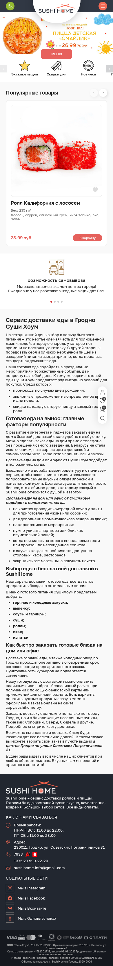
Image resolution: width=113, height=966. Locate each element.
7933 (18, 854)
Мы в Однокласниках (37, 918)
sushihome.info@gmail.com (39, 867)
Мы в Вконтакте (32, 908)
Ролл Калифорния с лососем (45, 203)
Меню (56, 54)
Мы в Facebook (31, 898)
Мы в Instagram (31, 888)
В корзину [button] (87, 238)
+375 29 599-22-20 (31, 860)
